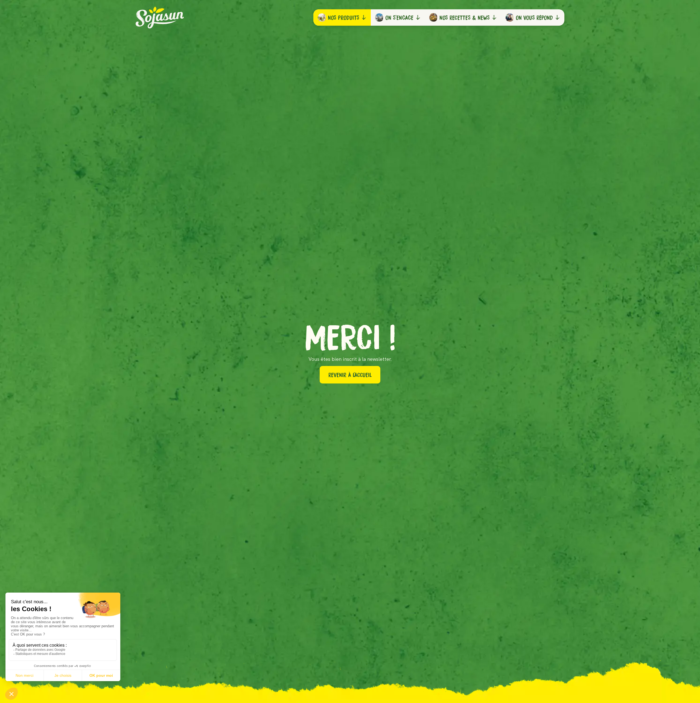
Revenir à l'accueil (350, 374)
